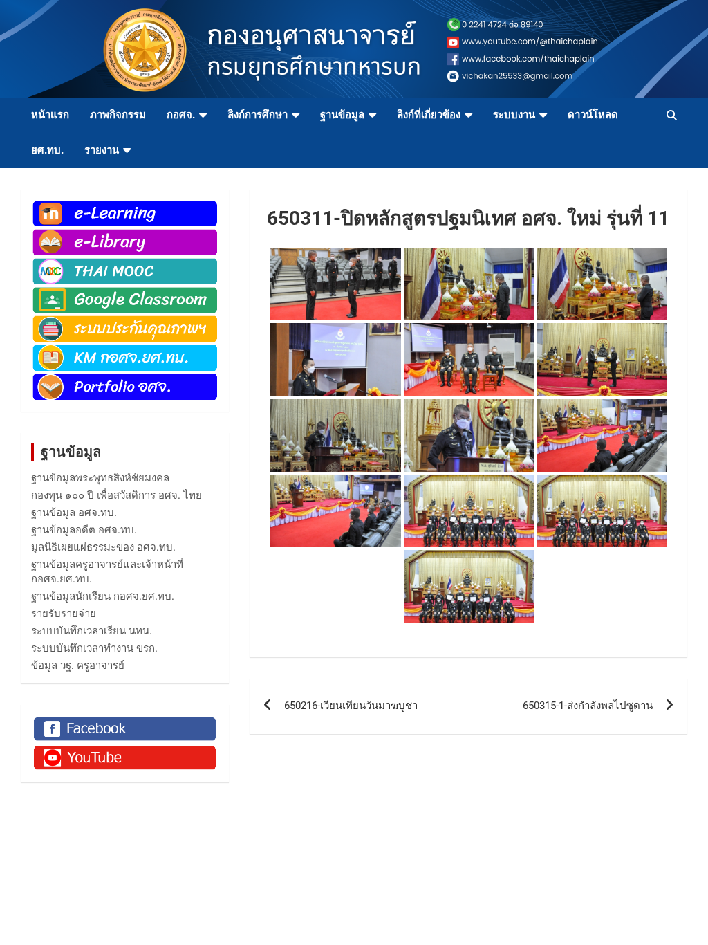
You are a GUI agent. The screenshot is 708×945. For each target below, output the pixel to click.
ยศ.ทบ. (47, 150)
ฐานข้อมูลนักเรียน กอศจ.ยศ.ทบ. (102, 596)
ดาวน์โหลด (593, 115)
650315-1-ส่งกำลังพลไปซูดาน (588, 705)
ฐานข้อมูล (342, 115)
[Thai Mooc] (124, 263)
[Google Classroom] (124, 292)
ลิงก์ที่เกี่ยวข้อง (428, 115)
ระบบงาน (514, 115)
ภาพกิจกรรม (118, 115)
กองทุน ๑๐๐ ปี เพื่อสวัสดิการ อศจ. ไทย (116, 495)
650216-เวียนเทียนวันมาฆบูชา (351, 705)
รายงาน (101, 150)
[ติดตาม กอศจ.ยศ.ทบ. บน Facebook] (124, 721)
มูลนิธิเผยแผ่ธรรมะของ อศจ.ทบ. (103, 547)
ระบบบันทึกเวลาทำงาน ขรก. (94, 648)
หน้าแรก (50, 115)
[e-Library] (124, 234)
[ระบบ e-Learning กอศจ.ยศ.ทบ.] (124, 206)
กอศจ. (181, 115)
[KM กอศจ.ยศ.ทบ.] (124, 350)
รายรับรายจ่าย (63, 613)
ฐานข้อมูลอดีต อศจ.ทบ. (84, 530)
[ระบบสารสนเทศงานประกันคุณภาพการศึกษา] (124, 321)
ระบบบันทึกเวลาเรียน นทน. (91, 631)
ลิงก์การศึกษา (257, 115)
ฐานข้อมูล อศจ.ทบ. (74, 512)
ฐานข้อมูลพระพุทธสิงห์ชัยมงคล (100, 478)
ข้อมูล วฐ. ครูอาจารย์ (77, 665)
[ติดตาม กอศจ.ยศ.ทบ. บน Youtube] (124, 750)
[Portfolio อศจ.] (124, 379)
